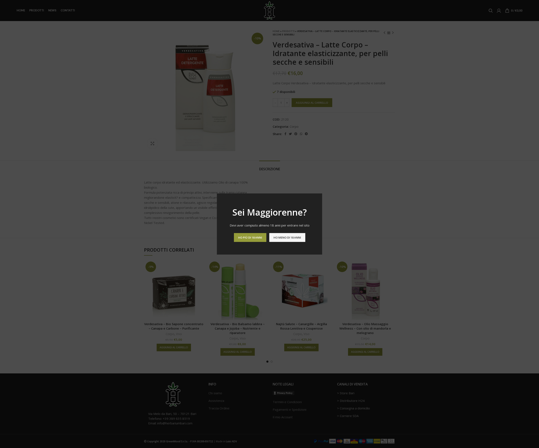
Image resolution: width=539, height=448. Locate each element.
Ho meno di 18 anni (287, 237)
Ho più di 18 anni (250, 237)
